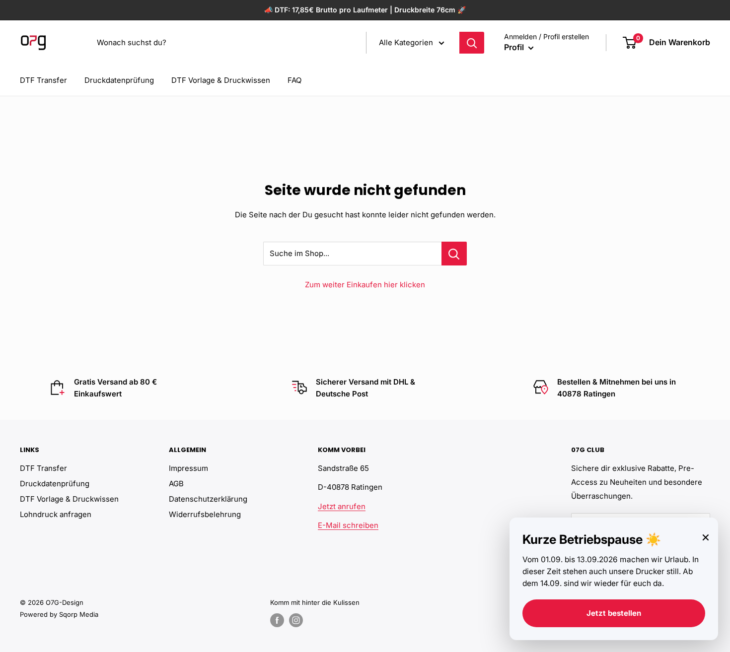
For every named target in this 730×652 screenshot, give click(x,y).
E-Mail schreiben (348, 525)
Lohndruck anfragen (55, 514)
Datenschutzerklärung (208, 499)
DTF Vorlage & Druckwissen (220, 80)
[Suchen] (471, 43)
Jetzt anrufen (341, 506)
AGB (176, 483)
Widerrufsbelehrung (205, 514)
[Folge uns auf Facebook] (277, 620)
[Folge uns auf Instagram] (296, 620)
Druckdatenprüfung (119, 80)
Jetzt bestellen (613, 613)
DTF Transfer (43, 80)
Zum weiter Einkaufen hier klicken (365, 284)
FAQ (294, 80)
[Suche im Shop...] (454, 253)
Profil (515, 47)
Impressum (188, 468)
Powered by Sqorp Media (59, 614)
